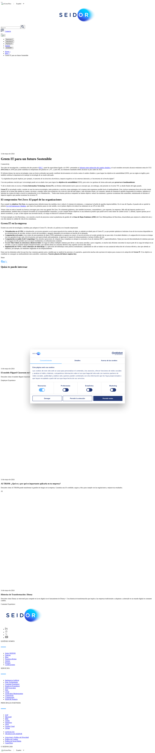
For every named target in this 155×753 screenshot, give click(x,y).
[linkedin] (3, 261)
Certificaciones (10, 665)
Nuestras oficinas (10, 659)
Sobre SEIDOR (10, 653)
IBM (6, 719)
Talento (7, 46)
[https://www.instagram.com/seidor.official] (6, 632)
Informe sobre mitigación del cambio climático (95, 168)
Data (6, 690)
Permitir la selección (77, 398)
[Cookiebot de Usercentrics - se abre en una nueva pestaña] (113, 353)
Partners (8, 44)
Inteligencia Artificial (12, 680)
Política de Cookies (11, 739)
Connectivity (9, 695)
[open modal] (2, 2)
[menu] (2, 33)
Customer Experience (12, 684)
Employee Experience (12, 686)
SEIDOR (8, 48)
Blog (7, 53)
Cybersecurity (9, 697)
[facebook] (1, 261)
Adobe (7, 721)
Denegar (47, 398)
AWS (7, 724)
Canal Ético (9, 743)
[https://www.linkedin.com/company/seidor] (6, 629)
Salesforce (8, 722)
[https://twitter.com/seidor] (6, 635)
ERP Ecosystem (10, 688)
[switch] (66, 390)
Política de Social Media (13, 741)
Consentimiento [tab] (46, 360)
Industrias (9, 41)
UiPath (7, 728)
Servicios (9, 39)
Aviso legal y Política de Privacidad (17, 737)
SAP (6, 715)
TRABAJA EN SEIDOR (13, 734)
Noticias (8, 655)
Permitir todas (108, 398)
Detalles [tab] (78, 360)
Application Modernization (14, 693)
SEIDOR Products (11, 699)
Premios (7, 663)
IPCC (41, 168)
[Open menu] (3, 35)
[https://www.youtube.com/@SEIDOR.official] (6, 638)
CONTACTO (9, 732)
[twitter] (6, 262)
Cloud (7, 692)
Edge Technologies (11, 682)
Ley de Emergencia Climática (16, 206)
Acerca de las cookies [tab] (109, 360)
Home (8, 51)
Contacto (8, 31)
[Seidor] (77, 15)
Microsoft (8, 717)
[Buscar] (22, 27)
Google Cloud (10, 726)
